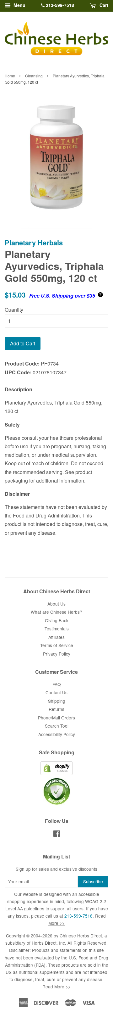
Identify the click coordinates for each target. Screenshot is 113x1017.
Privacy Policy (56, 654)
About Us (56, 604)
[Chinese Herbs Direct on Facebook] (56, 834)
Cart (103, 5)
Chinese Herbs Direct (81, 935)
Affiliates (56, 637)
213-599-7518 (59, 5)
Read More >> (56, 986)
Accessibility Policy (56, 734)
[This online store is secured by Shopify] (56, 773)
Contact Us (56, 692)
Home (10, 75)
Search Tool (56, 726)
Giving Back (56, 620)
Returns (56, 709)
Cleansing (34, 75)
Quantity (14, 309)
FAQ (56, 684)
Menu (18, 5)
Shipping (56, 701)
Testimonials (57, 628)
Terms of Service (56, 645)
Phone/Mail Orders (56, 717)
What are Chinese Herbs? (56, 612)
